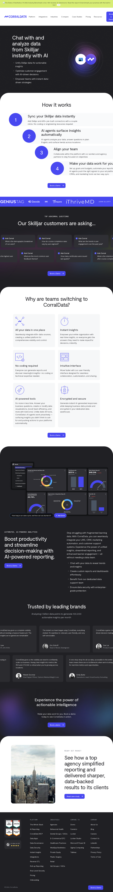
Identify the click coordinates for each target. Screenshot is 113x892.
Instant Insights (35, 852)
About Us (94, 824)
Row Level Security (37, 871)
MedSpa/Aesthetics (57, 848)
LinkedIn (94, 843)
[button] (32, 16)
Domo (72, 824)
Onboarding (34, 880)
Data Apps (34, 838)
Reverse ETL (35, 861)
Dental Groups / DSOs (58, 834)
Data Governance (36, 843)
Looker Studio (75, 838)
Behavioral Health (56, 829)
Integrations (43, 17)
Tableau (73, 852)
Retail (52, 861)
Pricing (88, 17)
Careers (94, 834)
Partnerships (95, 848)
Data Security (35, 848)
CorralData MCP (36, 834)
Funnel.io (73, 829)
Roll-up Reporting (36, 866)
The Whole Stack (36, 824)
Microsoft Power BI (77, 843)
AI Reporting (34, 829)
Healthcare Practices (58, 843)
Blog (92, 829)
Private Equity (55, 852)
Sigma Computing (77, 848)
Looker (73, 834)
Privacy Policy (96, 852)
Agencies (53, 824)
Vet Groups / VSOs (57, 866)
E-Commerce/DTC (57, 838)
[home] (15, 16)
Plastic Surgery (55, 857)
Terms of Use (96, 857)
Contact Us (95, 838)
